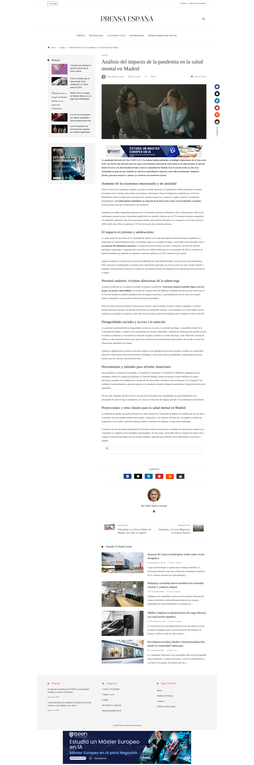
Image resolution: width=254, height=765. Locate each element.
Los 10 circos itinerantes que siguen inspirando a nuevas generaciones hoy (80, 117)
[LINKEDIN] (149, 476)
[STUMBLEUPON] (170, 476)
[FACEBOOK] (127, 476)
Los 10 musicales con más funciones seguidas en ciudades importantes (80, 129)
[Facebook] (217, 86)
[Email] (217, 121)
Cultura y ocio (108, 694)
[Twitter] (217, 93)
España (105, 55)
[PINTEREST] (159, 476)
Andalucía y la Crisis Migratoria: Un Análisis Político (174, 529)
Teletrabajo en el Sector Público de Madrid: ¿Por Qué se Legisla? (134, 529)
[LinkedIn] (217, 100)
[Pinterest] (217, 107)
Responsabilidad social (111, 710)
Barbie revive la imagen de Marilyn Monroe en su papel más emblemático (80, 96)
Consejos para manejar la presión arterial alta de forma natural (80, 68)
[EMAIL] (180, 476)
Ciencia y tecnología (110, 689)
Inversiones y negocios (111, 705)
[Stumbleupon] (217, 114)
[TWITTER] (138, 476)
